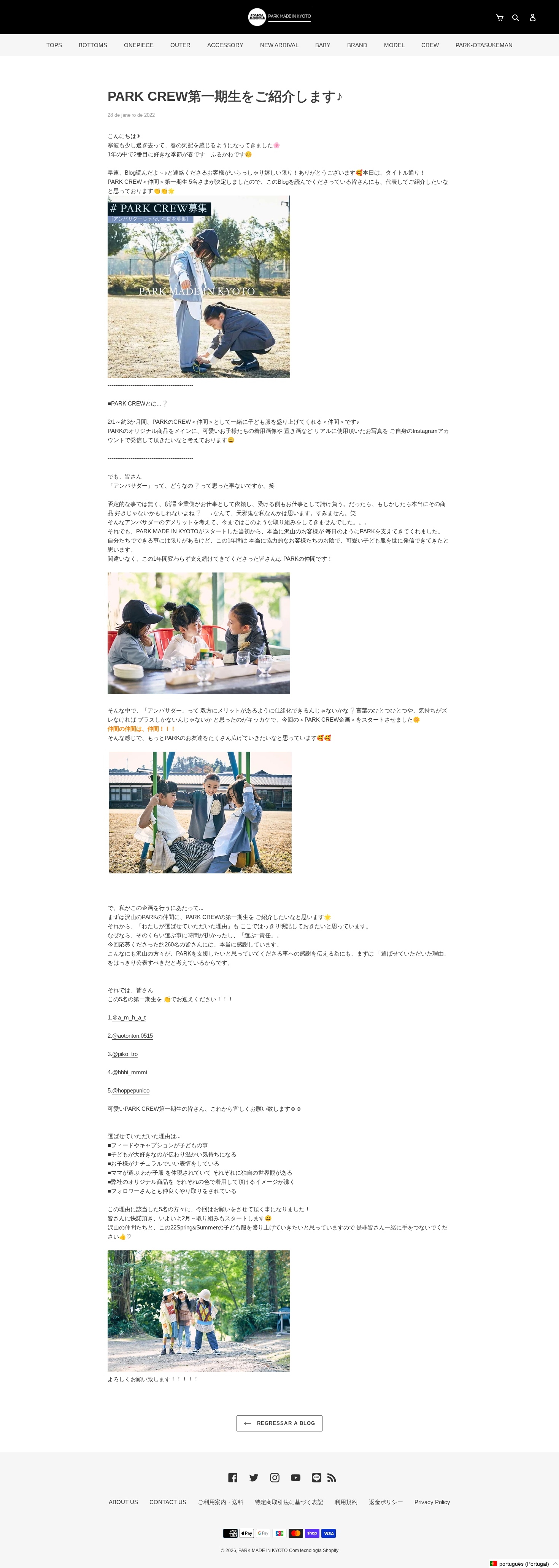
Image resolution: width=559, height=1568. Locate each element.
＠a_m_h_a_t (129, 1017)
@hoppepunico (130, 1090)
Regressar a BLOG (285, 1423)
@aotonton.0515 (132, 1035)
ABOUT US (123, 1502)
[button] (524, 1563)
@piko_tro (125, 1054)
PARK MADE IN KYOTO (262, 1550)
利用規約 (346, 1502)
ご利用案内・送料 (220, 1502)
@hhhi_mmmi (129, 1072)
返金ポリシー (386, 1502)
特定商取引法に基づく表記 (289, 1502)
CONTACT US (167, 1502)
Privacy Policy (432, 1502)
